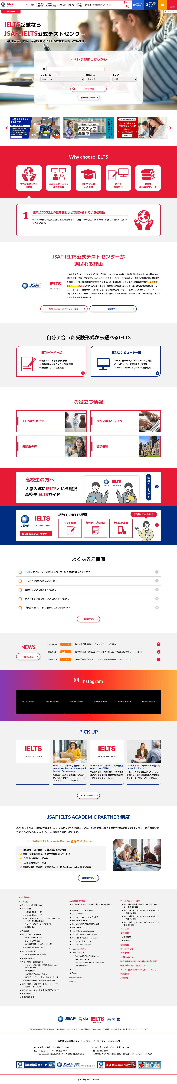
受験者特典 (112, 309)
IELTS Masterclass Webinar (83, 931)
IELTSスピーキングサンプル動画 (85, 917)
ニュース (65, 644)
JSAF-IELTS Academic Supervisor (85, 938)
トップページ (24, 897)
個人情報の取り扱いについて (134, 965)
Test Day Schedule (82, 959)
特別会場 (96, 5)
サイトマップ (126, 949)
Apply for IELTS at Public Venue (87, 956)
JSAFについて (132, 1029)
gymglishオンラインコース (83, 910)
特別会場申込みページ (33, 915)
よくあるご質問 (79, 5)
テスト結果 (62, 5)
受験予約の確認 (88, 97)
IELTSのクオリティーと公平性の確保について (40, 990)
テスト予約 (26, 909)
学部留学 (127, 937)
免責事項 (124, 973)
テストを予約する (11, 11)
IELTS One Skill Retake (33, 938)
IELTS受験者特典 (77, 900)
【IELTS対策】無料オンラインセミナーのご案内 (95, 644)
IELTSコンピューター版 (31, 934)
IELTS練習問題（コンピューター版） (39, 944)
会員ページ (76, 927)
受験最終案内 (30, 927)
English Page (106, 5)
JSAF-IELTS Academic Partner (36, 974)
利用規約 (124, 978)
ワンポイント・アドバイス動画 (84, 934)
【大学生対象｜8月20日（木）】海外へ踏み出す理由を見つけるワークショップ (108, 652)
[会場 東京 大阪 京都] (124, 79)
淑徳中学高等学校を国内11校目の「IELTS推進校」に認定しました (102, 659)
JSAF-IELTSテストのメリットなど (63, 309)
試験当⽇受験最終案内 (51, 5)
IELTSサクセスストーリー (82, 941)
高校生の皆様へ (28, 958)
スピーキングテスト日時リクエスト (38, 924)
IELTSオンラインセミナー (82, 945)
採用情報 (124, 945)
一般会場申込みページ (33, 912)
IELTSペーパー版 (28, 951)
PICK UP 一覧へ (88, 795)
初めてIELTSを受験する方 (32, 905)
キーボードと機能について (35, 947)
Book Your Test (78, 953)
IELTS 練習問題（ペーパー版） (36, 955)
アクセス (124, 953)
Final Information (81, 966)
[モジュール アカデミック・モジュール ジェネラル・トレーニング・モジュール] (62, 79)
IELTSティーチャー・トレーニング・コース (41, 977)
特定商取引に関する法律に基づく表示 (138, 961)
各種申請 (71, 5)
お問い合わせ (126, 957)
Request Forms (76, 977)
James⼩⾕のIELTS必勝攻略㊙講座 (85, 924)
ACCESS (128, 2)
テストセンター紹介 (130, 900)
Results (72, 981)
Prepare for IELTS (77, 949)
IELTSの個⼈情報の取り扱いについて (138, 969)
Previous (7, 128)
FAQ (73, 969)
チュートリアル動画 (32, 941)
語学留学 (127, 940)
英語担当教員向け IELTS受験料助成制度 (40, 980)
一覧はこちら (88, 619)
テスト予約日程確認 (40, 5)
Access (74, 973)
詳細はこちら (88, 878)
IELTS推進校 (29, 971)
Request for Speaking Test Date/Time (89, 962)
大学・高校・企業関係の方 (32, 962)
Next (169, 128)
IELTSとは (30, 5)
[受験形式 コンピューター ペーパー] (98, 79)
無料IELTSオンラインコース (83, 920)
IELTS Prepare (77, 914)
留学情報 (88, 5)
